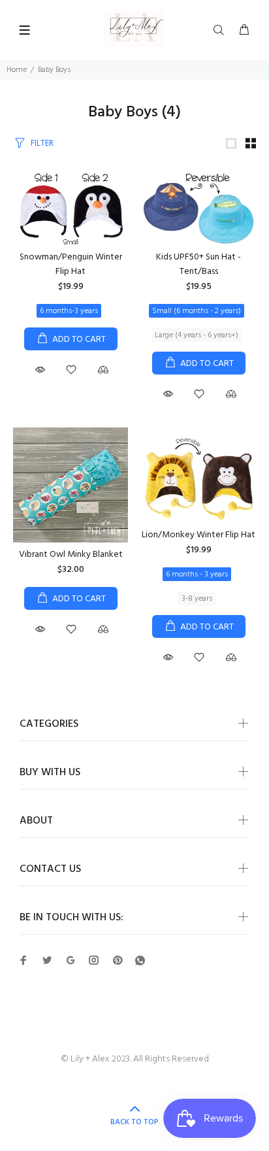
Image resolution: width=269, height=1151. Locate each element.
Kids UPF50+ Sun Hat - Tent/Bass (198, 264)
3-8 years (197, 598)
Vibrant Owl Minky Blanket (71, 554)
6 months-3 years (69, 311)
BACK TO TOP (134, 1122)
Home (17, 69)
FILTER (42, 143)
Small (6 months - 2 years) (196, 311)
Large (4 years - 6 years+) (196, 335)
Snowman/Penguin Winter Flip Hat (71, 264)
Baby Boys (54, 69)
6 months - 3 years (197, 574)
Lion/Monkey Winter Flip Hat (198, 534)
